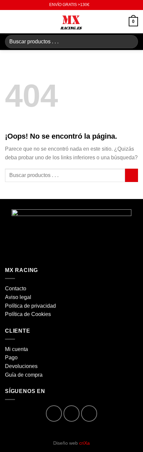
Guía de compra (24, 375)
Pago (11, 357)
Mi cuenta (16, 349)
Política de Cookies (28, 314)
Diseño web (71, 443)
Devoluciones (21, 366)
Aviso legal (18, 297)
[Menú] (9, 21)
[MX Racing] (71, 21)
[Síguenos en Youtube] (89, 413)
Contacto (15, 288)
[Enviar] (130, 41)
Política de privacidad (30, 306)
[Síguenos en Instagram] (72, 413)
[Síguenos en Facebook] (54, 413)
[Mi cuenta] (120, 21)
